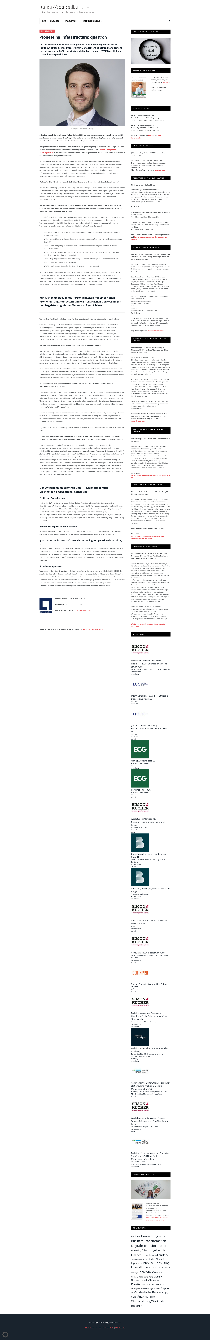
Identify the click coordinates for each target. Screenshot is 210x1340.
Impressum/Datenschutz (105, 1328)
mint (141, 1276)
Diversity (136, 1250)
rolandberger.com (138, 421)
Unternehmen (147, 1296)
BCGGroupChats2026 (156, 331)
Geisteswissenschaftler (139, 1259)
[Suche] (169, 21)
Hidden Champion (157, 1259)
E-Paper (166, 82)
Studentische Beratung (91, 21)
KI (155, 1272)
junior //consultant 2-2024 (93, 629)
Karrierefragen (71, 21)
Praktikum (138, 1284)
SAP (133, 1292)
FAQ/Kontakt (120, 1328)
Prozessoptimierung (144, 1288)
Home (44, 21)
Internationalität (154, 1267)
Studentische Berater (148, 1292)
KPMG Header (161, 1273)
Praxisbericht (155, 1284)
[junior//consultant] (67, 9)
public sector (156, 1289)
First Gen (154, 1255)
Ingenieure (136, 1263)
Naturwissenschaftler (142, 1280)
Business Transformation (148, 1241)
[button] (5, 1334)
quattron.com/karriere (83, 610)
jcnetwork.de (159, 170)
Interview (146, 1272)
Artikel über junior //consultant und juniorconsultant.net (157, 1218)
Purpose (165, 1288)
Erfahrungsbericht (153, 1250)
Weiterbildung (141, 1301)
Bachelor (136, 1236)
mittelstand (148, 1277)
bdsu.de (151, 135)
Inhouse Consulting (156, 1263)
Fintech (146, 1255)
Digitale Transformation (149, 1245)
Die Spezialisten (47, 31)
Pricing (134, 1288)
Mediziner (134, 1277)
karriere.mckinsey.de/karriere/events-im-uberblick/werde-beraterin (147, 537)
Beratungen (54, 21)
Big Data (162, 1236)
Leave (168, 1273)
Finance (136, 1255)
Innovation (138, 1267)
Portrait (156, 1280)
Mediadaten (89, 1328)
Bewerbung (149, 1236)
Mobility (157, 1276)
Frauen (162, 1255)
